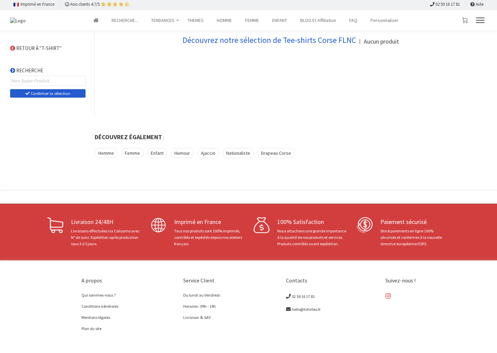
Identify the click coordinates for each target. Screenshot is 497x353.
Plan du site (91, 328)
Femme (132, 153)
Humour (182, 153)
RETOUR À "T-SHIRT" (39, 48)
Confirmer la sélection (50, 93)
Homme (106, 153)
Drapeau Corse (276, 153)
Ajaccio (208, 153)
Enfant (157, 153)
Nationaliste (238, 153)
